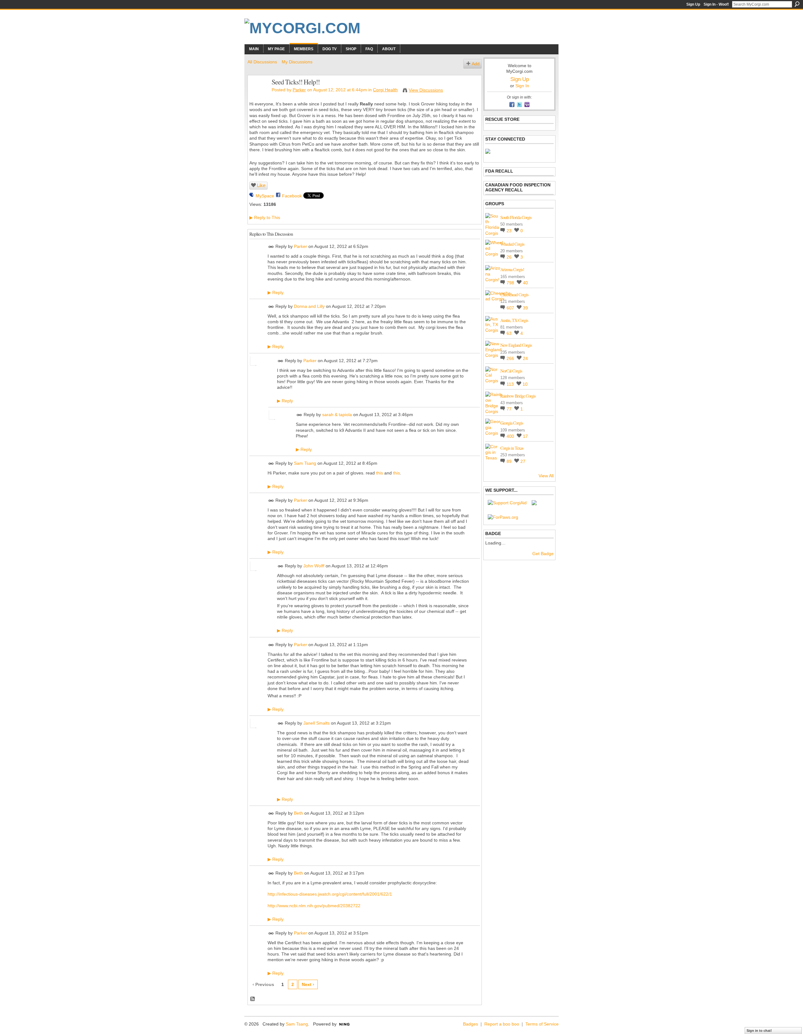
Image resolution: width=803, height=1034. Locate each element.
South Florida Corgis (515, 217)
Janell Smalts (316, 723)
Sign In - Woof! (716, 4)
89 (510, 461)
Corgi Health (385, 89)
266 (511, 358)
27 (522, 461)
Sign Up (693, 4)
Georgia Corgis (511, 423)
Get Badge (543, 553)
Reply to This (264, 217)
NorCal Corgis (511, 371)
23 (510, 230)
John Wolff (313, 565)
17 (525, 436)
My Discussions (297, 61)
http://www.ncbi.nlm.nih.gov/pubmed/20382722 (314, 905)
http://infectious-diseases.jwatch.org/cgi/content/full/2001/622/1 (330, 894)
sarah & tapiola (337, 414)
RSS (253, 999)
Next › (308, 984)
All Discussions (262, 61)
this (379, 472)
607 (511, 307)
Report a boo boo (501, 1023)
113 (511, 384)
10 (525, 384)
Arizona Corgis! (512, 269)
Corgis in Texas (511, 448)
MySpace (265, 195)
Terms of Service (542, 1023)
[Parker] (258, 95)
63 (510, 333)
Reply (276, 292)
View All (546, 475)
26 (510, 257)
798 (511, 282)
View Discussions (426, 90)
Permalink (271, 247)
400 (511, 436)
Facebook (292, 195)
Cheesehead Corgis (514, 294)
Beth (298, 813)
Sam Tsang (305, 463)
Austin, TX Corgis (514, 320)
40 (525, 282)
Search (797, 4)
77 (510, 408)
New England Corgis (516, 345)
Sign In (522, 85)
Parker (299, 89)
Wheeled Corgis (512, 244)
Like (261, 185)
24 (525, 358)
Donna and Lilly (309, 306)
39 (525, 307)
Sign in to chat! (759, 1030)
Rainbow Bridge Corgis (517, 396)
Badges (470, 1023)
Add (476, 63)
